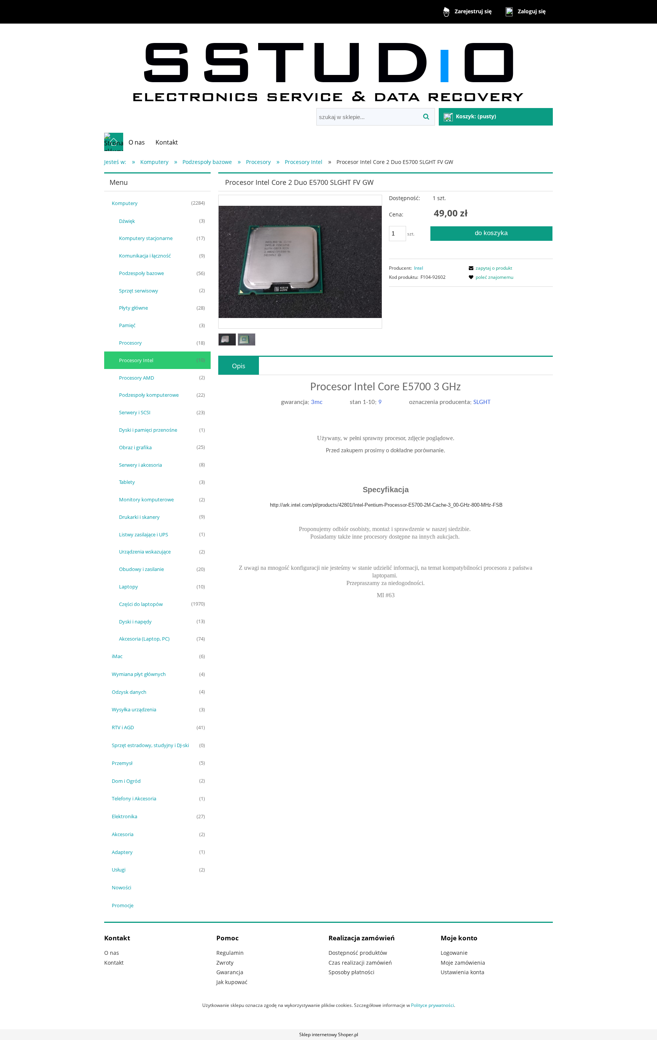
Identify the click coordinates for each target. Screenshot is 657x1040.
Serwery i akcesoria (140, 464)
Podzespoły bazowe (141, 273)
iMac (117, 656)
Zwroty (224, 962)
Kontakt (114, 962)
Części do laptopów (141, 604)
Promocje (122, 905)
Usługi (118, 869)
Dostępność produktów (357, 952)
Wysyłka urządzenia (134, 709)
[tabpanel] (385, 497)
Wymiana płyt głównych (139, 674)
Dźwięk (127, 221)
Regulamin (230, 952)
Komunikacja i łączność (145, 255)
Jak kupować (232, 982)
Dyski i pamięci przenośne (148, 429)
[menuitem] (136, 142)
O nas (111, 952)
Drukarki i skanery (139, 517)
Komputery (125, 203)
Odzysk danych (129, 692)
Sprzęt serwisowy (138, 290)
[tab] (238, 366)
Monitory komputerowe (146, 499)
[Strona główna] (328, 66)
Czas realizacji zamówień (360, 962)
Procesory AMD (136, 377)
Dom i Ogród (126, 781)
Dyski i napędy (135, 621)
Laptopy (128, 586)
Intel (418, 268)
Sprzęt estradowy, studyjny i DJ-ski (150, 745)
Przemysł (122, 763)
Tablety (127, 482)
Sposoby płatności (351, 972)
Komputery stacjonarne (146, 238)
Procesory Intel (136, 360)
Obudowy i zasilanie (141, 569)
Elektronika (124, 816)
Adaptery (122, 852)
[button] (489, 268)
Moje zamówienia (463, 962)
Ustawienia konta (462, 972)
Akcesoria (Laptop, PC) (144, 638)
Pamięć (127, 325)
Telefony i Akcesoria (134, 798)
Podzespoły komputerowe (149, 394)
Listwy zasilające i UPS (143, 534)
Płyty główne (133, 307)
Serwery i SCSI (135, 412)
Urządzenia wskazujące (145, 551)
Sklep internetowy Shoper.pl (328, 1034)
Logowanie (454, 952)
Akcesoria (122, 834)
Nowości (121, 887)
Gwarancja (229, 972)
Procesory (130, 342)
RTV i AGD (123, 727)
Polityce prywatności (432, 1005)
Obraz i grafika (135, 447)
